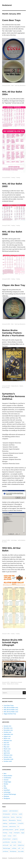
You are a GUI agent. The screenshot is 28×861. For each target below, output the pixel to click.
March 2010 (7, 749)
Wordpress (7, 798)
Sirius (5, 788)
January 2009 (8, 757)
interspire (17, 832)
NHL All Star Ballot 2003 (11, 709)
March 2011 (7, 738)
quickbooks (6, 842)
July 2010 (6, 742)
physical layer (7, 839)
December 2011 (8, 728)
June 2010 (6, 744)
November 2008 (8, 759)
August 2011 (7, 736)
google (22, 829)
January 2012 (7, 726)
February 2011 (8, 740)
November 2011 (8, 730)
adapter (5, 811)
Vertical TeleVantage (10, 794)
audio (20, 814)
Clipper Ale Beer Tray (13, 285)
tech (14, 845)
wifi (19, 848)
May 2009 (7, 751)
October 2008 (8, 761)
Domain (5, 826)
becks (13, 817)
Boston (21, 386)
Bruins (3, 387)
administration (21, 540)
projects (14, 839)
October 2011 (7, 732)
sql (11, 845)
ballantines (6, 817)
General (20, 682)
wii (22, 848)
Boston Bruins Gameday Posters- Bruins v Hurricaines (13, 333)
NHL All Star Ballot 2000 (11, 711)
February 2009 (8, 755)
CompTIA (20, 823)
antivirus (14, 814)
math (4, 836)
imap (10, 832)
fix (2, 541)
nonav (5, 541)
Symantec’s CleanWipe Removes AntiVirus (13, 396)
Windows (6, 796)
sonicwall (5, 845)
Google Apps (7, 782)
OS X (14, 836)
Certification (7, 777)
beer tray (17, 85)
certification (12, 823)
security (13, 842)
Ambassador (6, 814)
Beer (12, 85)
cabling (5, 823)
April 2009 (7, 753)
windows (5, 851)
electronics (12, 826)
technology (14, 540)
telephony (21, 845)
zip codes (21, 851)
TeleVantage (6, 848)
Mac (5, 786)
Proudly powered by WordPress (15, 858)
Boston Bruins (14, 386)
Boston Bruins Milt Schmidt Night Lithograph (12, 642)
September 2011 (8, 734)
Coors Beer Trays (11, 20)
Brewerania (22, 85)
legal (22, 832)
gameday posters (8, 829)
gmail (16, 829)
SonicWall (7, 790)
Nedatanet (7, 5)
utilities (14, 848)
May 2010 (6, 746)
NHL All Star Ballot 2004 (11, 707)
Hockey (13, 177)
